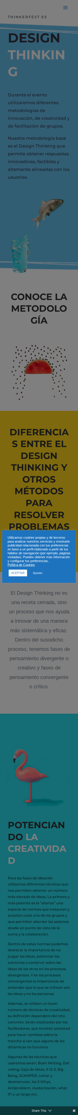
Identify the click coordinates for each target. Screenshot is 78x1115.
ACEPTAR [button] (17, 573)
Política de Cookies (21, 565)
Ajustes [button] (37, 573)
